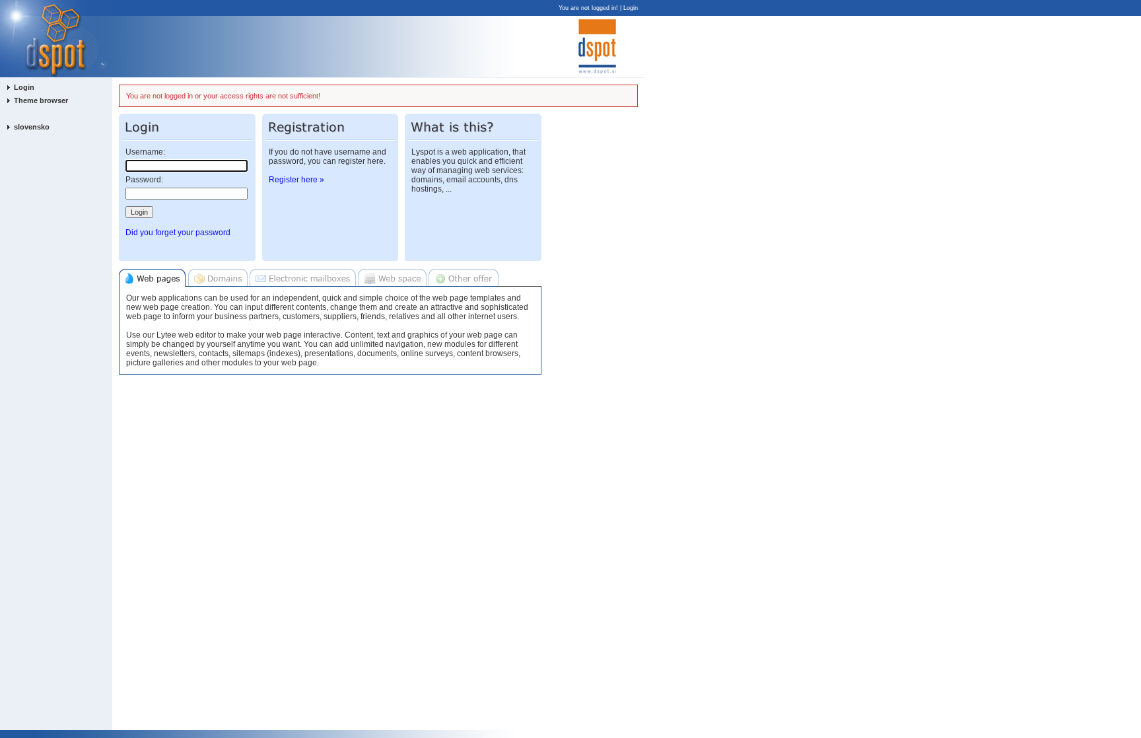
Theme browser (41, 100)
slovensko (32, 127)
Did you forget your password (177, 232)
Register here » (296, 179)
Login (630, 8)
